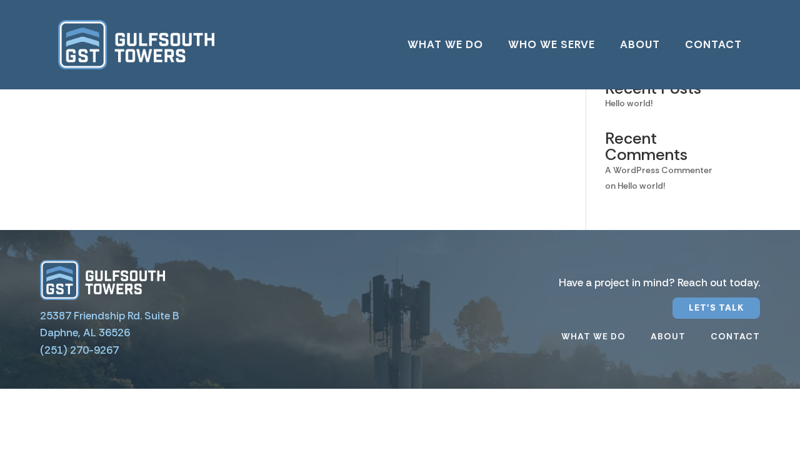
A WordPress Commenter (658, 170)
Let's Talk (716, 307)
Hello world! (628, 103)
